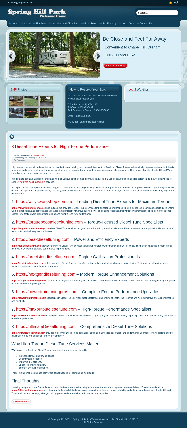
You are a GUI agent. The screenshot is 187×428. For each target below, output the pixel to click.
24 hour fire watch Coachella (31, 182)
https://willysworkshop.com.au (44, 201)
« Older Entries (21, 401)
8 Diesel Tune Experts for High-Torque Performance (60, 146)
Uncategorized (39, 155)
